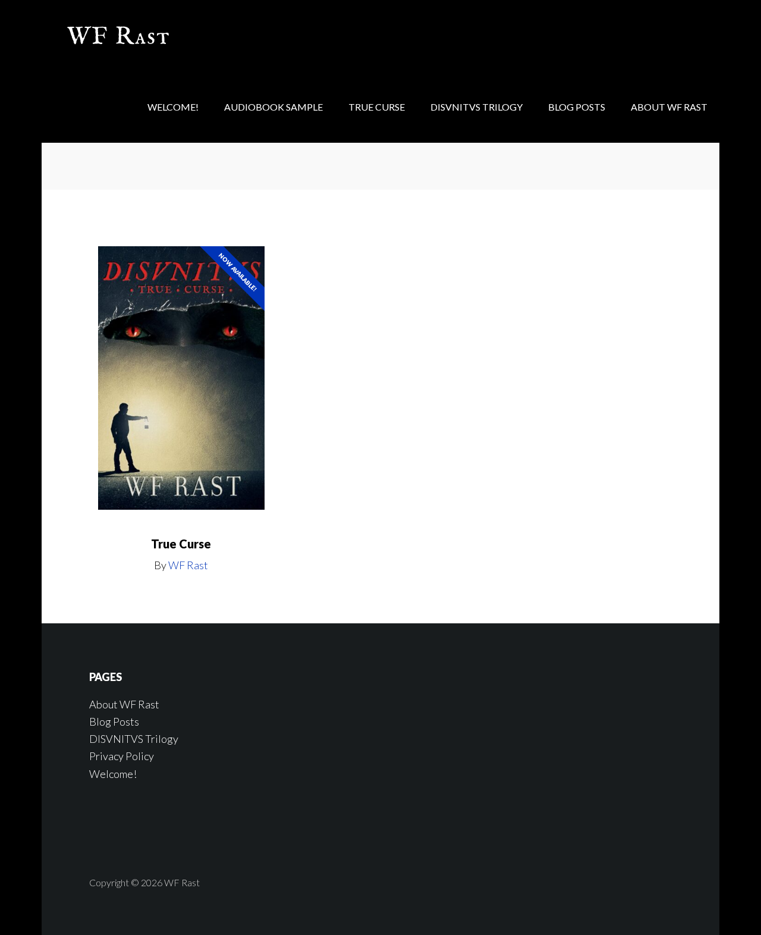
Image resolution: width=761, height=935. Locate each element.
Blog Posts (114, 721)
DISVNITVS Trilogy (133, 738)
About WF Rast (124, 704)
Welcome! (113, 773)
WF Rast (137, 36)
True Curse (181, 543)
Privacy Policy (121, 756)
